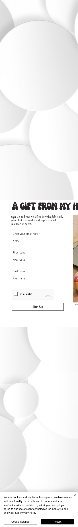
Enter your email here (25, 233)
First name (19, 252)
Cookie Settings (20, 521)
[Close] (73, 497)
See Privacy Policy (25, 512)
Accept (57, 521)
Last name (19, 271)
